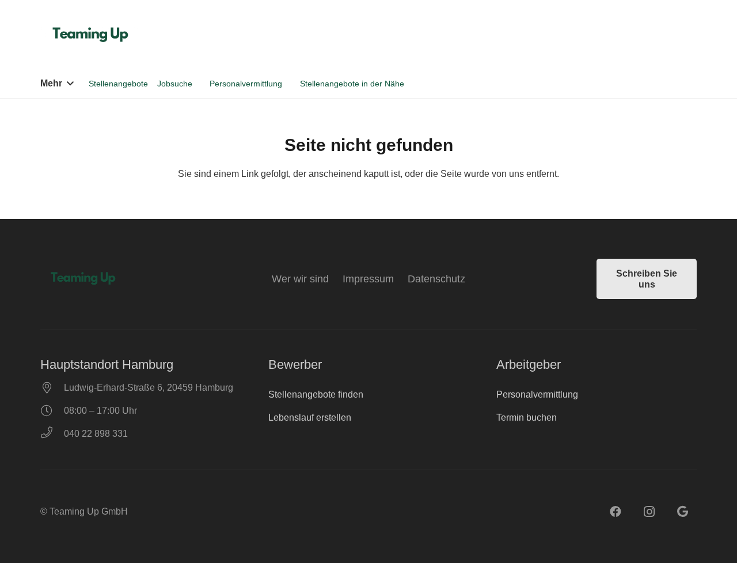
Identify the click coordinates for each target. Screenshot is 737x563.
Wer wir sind (300, 279)
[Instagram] (649, 511)
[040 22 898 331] (52, 434)
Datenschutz (436, 279)
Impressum (368, 279)
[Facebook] (615, 511)
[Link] (92, 34)
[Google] (682, 511)
